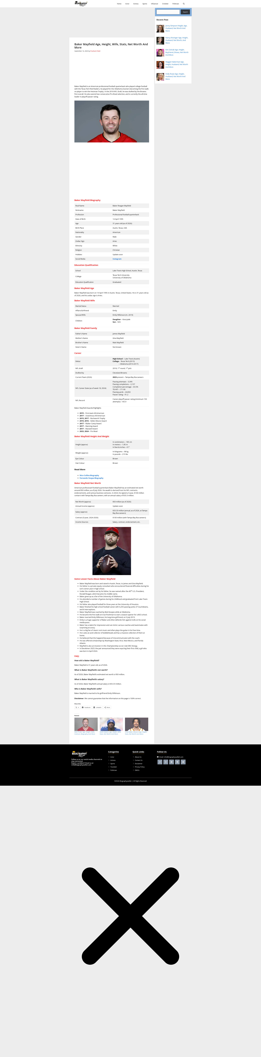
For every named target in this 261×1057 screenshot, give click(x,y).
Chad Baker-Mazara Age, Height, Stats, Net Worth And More (136, 733)
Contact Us (138, 760)
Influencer (154, 4)
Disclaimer (138, 764)
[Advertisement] (111, 22)
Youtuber (113, 767)
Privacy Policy (140, 767)
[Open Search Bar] (184, 3)
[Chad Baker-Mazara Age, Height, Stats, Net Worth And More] (136, 724)
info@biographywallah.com (173, 757)
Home (119, 4)
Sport (112, 764)
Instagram (117, 259)
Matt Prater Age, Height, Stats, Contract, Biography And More (84, 733)
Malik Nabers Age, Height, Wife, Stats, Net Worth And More (110, 733)
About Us (138, 757)
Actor (127, 4)
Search (185, 12)
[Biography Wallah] (81, 3)
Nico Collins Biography (89, 475)
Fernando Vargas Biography (91, 478)
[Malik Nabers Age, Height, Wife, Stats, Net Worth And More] (111, 724)
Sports (145, 4)
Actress (135, 4)
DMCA (137, 770)
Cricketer (165, 4)
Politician (176, 4)
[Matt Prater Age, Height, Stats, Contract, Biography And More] (86, 724)
